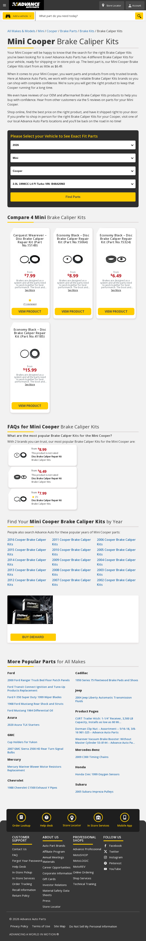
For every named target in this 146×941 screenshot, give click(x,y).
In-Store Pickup (22, 872)
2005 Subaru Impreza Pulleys (94, 791)
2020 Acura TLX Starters (23, 725)
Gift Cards (49, 879)
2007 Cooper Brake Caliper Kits (71, 582)
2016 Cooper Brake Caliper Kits (26, 542)
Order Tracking (22, 884)
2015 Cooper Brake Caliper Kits (26, 552)
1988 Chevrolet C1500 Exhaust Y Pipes (32, 787)
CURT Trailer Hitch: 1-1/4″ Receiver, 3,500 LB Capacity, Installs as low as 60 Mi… (104, 720)
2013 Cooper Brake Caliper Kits (26, 572)
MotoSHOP (80, 855)
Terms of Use (41, 926)
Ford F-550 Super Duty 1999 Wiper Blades (34, 697)
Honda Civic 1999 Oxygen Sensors (97, 774)
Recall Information (24, 890)
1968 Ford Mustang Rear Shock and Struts (35, 704)
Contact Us (19, 849)
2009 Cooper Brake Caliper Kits (71, 562)
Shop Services (82, 878)
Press (46, 901)
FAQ (15, 855)
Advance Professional (87, 849)
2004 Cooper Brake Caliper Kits (116, 562)
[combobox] (89, 15)
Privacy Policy (19, 926)
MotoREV (79, 866)
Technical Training (84, 884)
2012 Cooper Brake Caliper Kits (26, 582)
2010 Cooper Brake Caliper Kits (71, 552)
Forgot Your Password (27, 861)
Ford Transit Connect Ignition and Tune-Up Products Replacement (36, 688)
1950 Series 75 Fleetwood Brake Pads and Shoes (106, 680)
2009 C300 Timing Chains (91, 757)
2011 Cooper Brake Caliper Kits (71, 542)
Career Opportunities (57, 867)
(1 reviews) (29, 304)
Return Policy (20, 895)
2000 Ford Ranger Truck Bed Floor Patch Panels (38, 680)
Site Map (59, 926)
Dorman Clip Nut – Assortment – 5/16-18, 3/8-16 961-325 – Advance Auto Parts (105, 730)
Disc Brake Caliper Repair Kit (47, 456)
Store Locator (52, 906)
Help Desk (19, 866)
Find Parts (73, 196)
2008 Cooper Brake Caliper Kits (71, 572)
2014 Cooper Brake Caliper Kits (26, 562)
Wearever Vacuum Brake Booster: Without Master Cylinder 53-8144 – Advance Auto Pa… (105, 740)
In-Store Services (23, 878)
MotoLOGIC (81, 861)
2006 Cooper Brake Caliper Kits (116, 542)
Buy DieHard (33, 637)
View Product (29, 311)
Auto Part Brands (54, 845)
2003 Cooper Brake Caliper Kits (116, 572)
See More (30, 290)
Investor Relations (55, 885)
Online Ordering (83, 872)
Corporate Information (57, 873)
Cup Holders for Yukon (22, 742)
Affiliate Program (54, 851)
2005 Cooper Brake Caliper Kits (116, 552)
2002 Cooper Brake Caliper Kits (116, 582)
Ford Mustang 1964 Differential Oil (30, 710)
